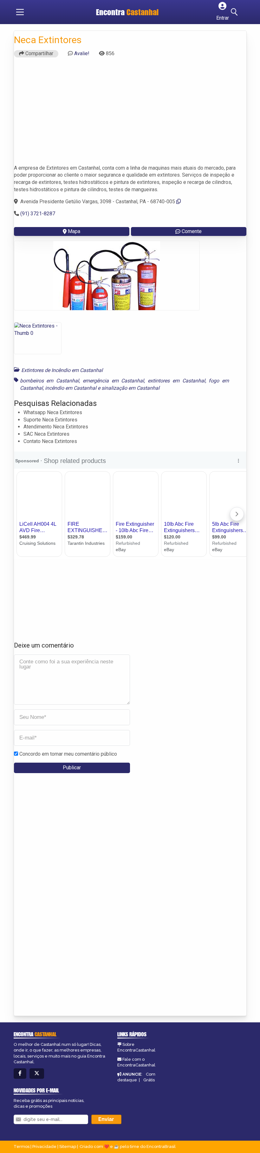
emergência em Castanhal (113, 381)
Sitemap (67, 1146)
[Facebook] (20, 1073)
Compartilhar (38, 53)
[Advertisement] (130, 113)
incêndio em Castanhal (70, 388)
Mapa (74, 231)
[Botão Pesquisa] (235, 12)
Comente (192, 231)
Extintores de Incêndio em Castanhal (62, 370)
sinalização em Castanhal (130, 388)
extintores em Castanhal (176, 381)
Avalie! (81, 53)
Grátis (149, 1080)
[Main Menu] (20, 12)
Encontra (127, 12)
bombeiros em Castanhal (49, 381)
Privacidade (44, 1146)
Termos (21, 1146)
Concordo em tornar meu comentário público (68, 754)
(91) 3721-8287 (37, 214)
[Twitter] (36, 1073)
